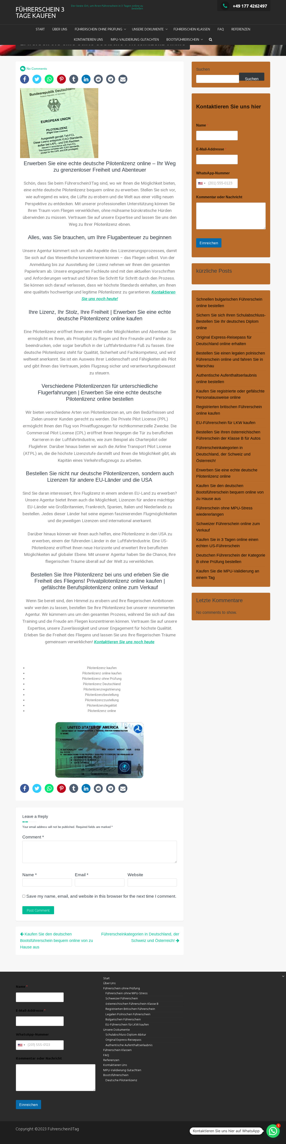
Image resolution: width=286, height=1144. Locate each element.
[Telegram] (110, 79)
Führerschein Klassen (192, 29)
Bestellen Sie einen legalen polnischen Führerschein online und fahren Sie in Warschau (230, 359)
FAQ (221, 29)
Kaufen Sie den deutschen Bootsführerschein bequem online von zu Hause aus (230, 492)
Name (29, 874)
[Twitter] (36, 79)
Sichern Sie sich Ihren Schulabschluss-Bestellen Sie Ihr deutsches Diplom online (231, 321)
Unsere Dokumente (148, 29)
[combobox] (201, 183)
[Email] (122, 79)
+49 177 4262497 (250, 5)
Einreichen (209, 242)
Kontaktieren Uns (88, 40)
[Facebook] (24, 79)
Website (135, 874)
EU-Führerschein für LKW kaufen (225, 422)
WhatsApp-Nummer (213, 173)
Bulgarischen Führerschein (123, 1019)
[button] (211, 40)
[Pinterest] (61, 79)
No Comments (37, 68)
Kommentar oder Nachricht (219, 197)
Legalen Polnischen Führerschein (127, 1014)
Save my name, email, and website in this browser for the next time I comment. (101, 896)
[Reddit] (98, 79)
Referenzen (240, 29)
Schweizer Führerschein (121, 998)
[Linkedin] (86, 79)
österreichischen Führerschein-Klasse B (131, 1004)
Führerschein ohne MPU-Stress (126, 993)
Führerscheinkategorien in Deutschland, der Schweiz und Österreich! (223, 454)
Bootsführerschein (182, 40)
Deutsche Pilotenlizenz (121, 1080)
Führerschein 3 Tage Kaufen (40, 12)
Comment (33, 837)
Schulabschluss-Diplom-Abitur (125, 1034)
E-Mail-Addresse (211, 149)
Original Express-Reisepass (123, 1040)
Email (81, 874)
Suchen (203, 69)
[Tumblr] (73, 79)
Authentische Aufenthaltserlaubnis (128, 1045)
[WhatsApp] (49, 79)
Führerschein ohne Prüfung (98, 29)
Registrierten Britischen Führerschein (130, 1009)
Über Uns (59, 29)
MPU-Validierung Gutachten (135, 40)
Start (40, 29)
